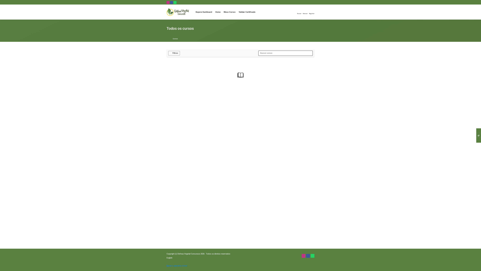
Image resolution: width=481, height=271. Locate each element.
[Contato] (478, 135)
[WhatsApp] (174, 2)
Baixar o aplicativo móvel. (177, 266)
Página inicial (168, 39)
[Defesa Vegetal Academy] (178, 12)
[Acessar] (478, 140)
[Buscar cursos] (310, 53)
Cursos (175, 39)
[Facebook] (171, 2)
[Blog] (478, 130)
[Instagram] (167, 2)
